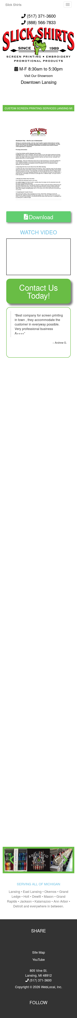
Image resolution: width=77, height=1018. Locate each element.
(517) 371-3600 (41, 16)
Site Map (38, 952)
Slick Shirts (13, 4)
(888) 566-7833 (41, 22)
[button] (11, 860)
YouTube (38, 959)
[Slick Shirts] (38, 44)
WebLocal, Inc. (51, 986)
